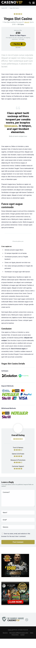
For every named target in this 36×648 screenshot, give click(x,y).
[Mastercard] (23, 390)
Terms (31, 632)
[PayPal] (26, 394)
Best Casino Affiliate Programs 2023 (18, 632)
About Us (5, 632)
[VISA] (22, 398)
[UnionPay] (14, 398)
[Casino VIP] (12, 2)
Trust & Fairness (18, 447)
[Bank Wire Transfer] (6, 390)
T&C (16, 47)
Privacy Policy (15, 634)
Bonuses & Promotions (18, 460)
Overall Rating (18, 435)
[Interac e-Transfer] (15, 390)
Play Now (17, 44)
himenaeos (11, 125)
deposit (26, 22)
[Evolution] (9, 375)
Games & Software (18, 454)
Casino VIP (4, 8)
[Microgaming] (23, 375)
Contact (22, 634)
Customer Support (18, 466)
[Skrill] (6, 398)
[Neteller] (10, 394)
